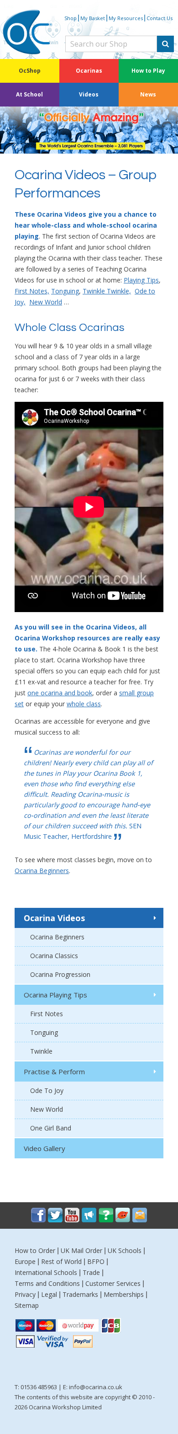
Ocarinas (89, 71)
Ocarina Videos (54, 917)
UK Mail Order (81, 1250)
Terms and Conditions (47, 1283)
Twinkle (41, 1051)
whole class (84, 703)
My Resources (126, 18)
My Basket (92, 18)
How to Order (35, 1250)
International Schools (46, 1272)
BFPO (96, 1261)
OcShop (30, 71)
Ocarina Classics (54, 955)
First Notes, (32, 291)
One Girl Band (50, 1128)
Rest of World (61, 1261)
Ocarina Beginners (42, 870)
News (148, 94)
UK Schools (124, 1250)
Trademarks (80, 1294)
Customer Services (113, 1283)
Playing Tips (141, 280)
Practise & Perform (54, 1071)
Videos (89, 94)
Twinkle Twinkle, (107, 291)
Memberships (124, 1294)
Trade (91, 1272)
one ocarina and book (59, 692)
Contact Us (160, 18)
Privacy (25, 1294)
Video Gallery (44, 1148)
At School (29, 94)
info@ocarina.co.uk (95, 1387)
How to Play (148, 71)
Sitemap (27, 1305)
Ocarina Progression (60, 974)
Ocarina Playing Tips (55, 994)
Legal (49, 1294)
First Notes (46, 1013)
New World (45, 302)
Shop (70, 18)
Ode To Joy (46, 1090)
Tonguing (65, 291)
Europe (25, 1261)
